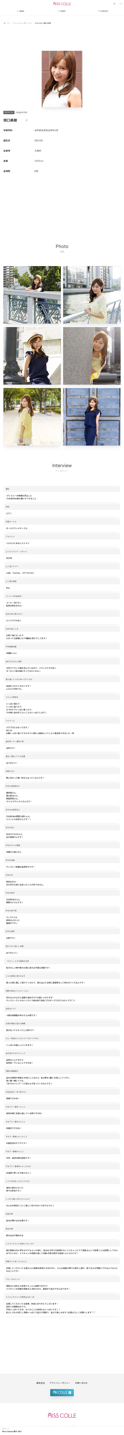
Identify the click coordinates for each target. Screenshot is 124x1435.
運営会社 (40, 1382)
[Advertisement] (62, 38)
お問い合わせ (81, 1382)
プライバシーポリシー (59, 1382)
